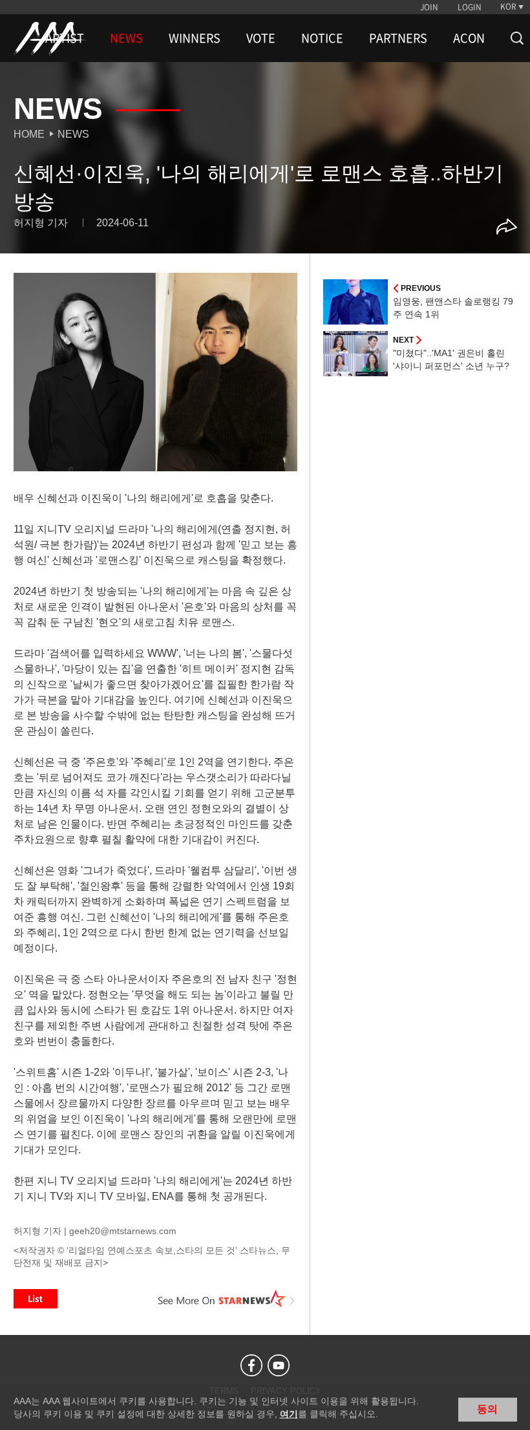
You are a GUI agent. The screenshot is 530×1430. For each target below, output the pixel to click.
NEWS (126, 38)
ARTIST (64, 38)
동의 (487, 1408)
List (36, 1298)
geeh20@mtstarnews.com (122, 1231)
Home (29, 134)
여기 (289, 1414)
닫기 (510, 1408)
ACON (469, 38)
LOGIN (470, 7)
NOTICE (322, 38)
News (73, 134)
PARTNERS (398, 38)
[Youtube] (279, 1365)
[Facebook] (251, 1365)
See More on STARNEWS (226, 1298)
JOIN (429, 7)
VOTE (260, 38)
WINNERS (194, 38)
